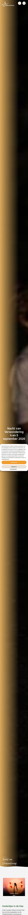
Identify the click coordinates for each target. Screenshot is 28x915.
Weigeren (14, 466)
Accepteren (14, 462)
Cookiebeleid (13, 469)
